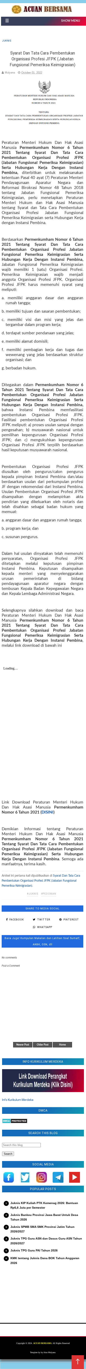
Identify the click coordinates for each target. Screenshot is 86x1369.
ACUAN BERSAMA (42, 1343)
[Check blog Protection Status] (14, 1122)
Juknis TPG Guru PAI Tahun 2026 (34, 1250)
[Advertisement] (43, 1291)
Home (62, 1044)
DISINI (47, 812)
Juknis (6, 40)
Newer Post (22, 1044)
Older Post (42, 1044)
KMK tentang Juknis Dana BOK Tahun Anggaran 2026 (44, 1260)
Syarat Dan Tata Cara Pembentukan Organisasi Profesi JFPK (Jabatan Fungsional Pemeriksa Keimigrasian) (41, 880)
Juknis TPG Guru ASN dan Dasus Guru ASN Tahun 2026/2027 (46, 1241)
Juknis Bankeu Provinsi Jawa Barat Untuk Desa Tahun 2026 (44, 1217)
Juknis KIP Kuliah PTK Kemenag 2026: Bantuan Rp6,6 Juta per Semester (44, 1205)
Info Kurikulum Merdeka (17, 1100)
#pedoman (48, 893)
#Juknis (32, 893)
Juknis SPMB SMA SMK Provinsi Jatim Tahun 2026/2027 (42, 1229)
